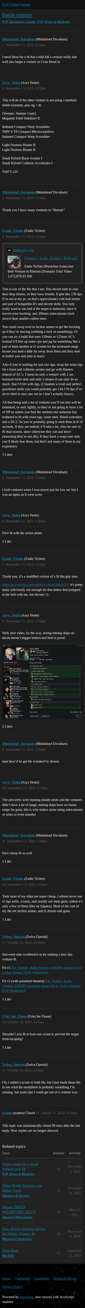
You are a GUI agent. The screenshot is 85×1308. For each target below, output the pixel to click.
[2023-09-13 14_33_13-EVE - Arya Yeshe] (42, 681)
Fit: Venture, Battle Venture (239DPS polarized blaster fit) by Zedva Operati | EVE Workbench (41, 986)
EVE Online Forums (16, 4)
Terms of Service (65, 1278)
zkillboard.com (23, 250)
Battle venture (17, 15)
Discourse (27, 1297)
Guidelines (41, 1278)
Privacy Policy (12, 1287)
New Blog (10, 1250)
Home (6, 1278)
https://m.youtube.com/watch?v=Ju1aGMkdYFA (35, 585)
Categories (22, 1278)
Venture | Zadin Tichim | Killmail (50, 258)
